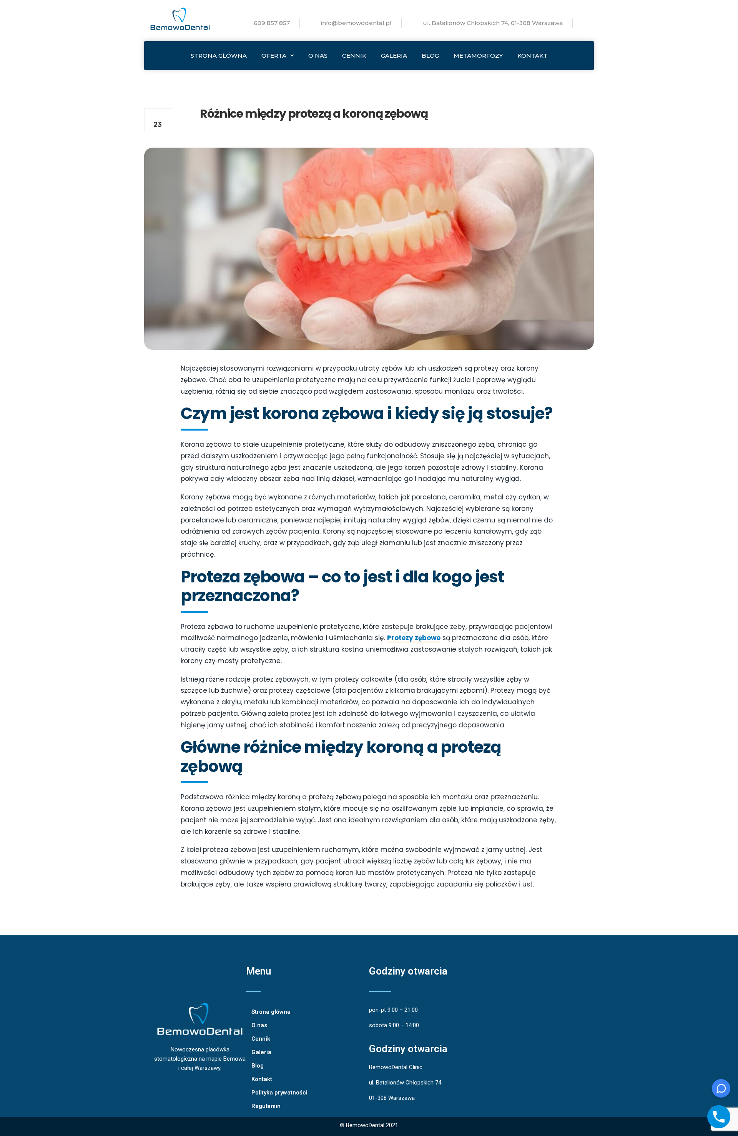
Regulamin (266, 1106)
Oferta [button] (273, 55)
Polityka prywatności (279, 1092)
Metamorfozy (478, 55)
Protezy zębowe (413, 637)
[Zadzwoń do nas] (718, 1116)
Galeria (394, 55)
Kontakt (532, 55)
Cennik (354, 55)
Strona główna (219, 55)
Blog (430, 55)
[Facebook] (219, 1126)
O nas (317, 55)
